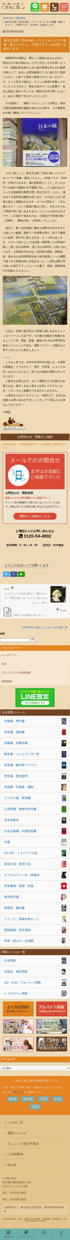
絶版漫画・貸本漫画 (17, 930)
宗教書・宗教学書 (16, 743)
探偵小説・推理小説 (17, 864)
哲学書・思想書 (14, 732)
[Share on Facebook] (13, 574)
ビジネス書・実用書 (17, 798)
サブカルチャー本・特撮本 (21, 875)
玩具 (4, 663)
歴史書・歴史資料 (16, 776)
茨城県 (35, 1106)
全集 (7, 842)
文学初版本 (11, 820)
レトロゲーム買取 (16, 993)
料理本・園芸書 (14, 908)
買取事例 (20, 18)
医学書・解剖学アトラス (20, 765)
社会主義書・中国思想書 (20, 831)
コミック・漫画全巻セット (21, 919)
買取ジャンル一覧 (26, 1237)
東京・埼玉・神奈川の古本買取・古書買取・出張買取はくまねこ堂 (40, 1220)
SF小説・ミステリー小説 (20, 853)
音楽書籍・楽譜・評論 (19, 886)
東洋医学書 (11, 897)
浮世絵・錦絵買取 (16, 971)
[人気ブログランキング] (13, 421)
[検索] (32, 640)
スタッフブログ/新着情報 (16, 672)
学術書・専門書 (14, 721)
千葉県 (43, 1098)
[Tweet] (6, 574)
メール (43, 1236)
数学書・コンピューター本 (21, 754)
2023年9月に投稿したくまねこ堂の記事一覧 (44, 627)
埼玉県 (57, 1098)
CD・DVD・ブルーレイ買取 (22, 982)
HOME (9, 18)
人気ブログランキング (14, 428)
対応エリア (18, 1092)
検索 (2, 633)
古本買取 (10, 960)
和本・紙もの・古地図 (19, 940)
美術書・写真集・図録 (19, 787)
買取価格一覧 (9, 1237)
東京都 (12, 1098)
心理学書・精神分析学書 (20, 809)
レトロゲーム (9, 655)
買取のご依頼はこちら (35, 516)
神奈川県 (28, 1098)
